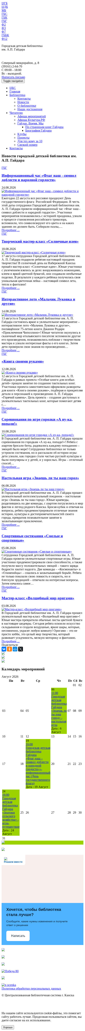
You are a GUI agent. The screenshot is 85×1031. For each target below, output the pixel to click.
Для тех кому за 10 (29, 141)
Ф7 (4, 31)
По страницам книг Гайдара (44, 127)
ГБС (4, 14)
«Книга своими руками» (23, 361)
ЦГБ (5, 3)
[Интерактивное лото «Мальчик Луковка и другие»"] (37, 314)
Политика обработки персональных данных (31, 988)
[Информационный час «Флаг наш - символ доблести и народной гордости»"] (42, 194)
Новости (23, 102)
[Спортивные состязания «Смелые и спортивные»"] (37, 551)
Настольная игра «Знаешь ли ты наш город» (40, 478)
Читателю (16, 112)
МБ (4, 10)
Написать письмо (13, 77)
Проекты (23, 137)
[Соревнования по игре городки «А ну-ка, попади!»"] (38, 435)
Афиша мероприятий (31, 116)
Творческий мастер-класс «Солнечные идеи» (40, 241)
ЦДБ (5, 6)
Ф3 (4, 28)
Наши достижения (29, 109)
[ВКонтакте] (4, 649)
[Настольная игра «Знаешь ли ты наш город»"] (33, 489)
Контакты (24, 98)
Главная (14, 91)
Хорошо (7, 1027)
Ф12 (4, 38)
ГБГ (4, 21)
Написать (18, 935)
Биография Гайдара (38, 130)
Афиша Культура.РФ (31, 120)
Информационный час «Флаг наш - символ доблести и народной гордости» (39, 177)
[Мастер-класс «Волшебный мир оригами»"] (32, 609)
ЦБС (12, 88)
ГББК (5, 35)
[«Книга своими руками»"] (20, 372)
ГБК (4, 17)
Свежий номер (27, 144)
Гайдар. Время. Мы (30, 123)
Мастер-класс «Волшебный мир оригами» (38, 598)
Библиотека (17, 95)
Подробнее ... (11, 230)
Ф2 (4, 24)
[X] (20, 649)
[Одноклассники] (9, 649)
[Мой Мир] (15, 649)
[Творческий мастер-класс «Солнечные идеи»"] (34, 252)
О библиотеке (26, 105)
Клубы (21, 134)
